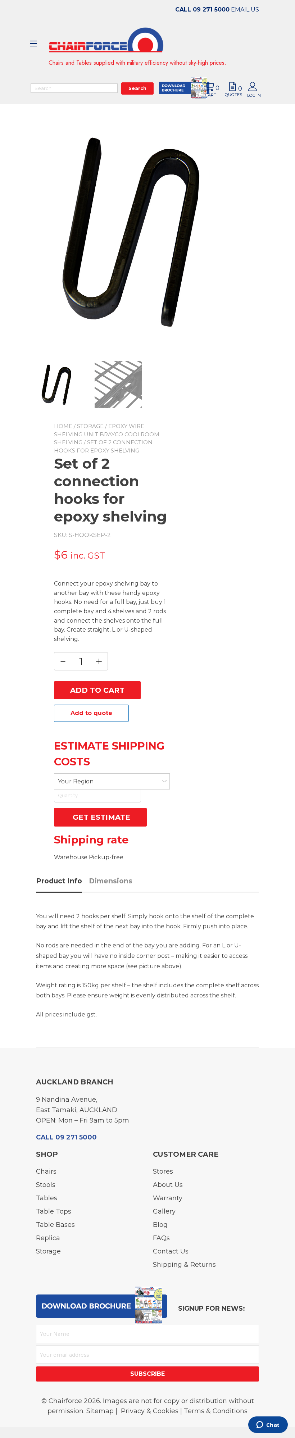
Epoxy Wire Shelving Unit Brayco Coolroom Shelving (106, 434)
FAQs (161, 1238)
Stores (163, 1171)
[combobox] (112, 781)
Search (137, 88)
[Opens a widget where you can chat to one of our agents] (268, 1425)
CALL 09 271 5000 (202, 9)
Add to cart (97, 690)
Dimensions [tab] (110, 881)
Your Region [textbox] (76, 781)
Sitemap (100, 1411)
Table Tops (53, 1211)
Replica (48, 1238)
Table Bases (55, 1225)
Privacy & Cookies (149, 1411)
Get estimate (100, 817)
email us (245, 9)
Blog (160, 1225)
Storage (90, 426)
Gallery (164, 1211)
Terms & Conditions (216, 1411)
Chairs (46, 1171)
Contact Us (171, 1251)
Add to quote (91, 713)
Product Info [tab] (59, 881)
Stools (45, 1185)
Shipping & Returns (184, 1265)
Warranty (167, 1198)
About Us (168, 1185)
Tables (46, 1198)
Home (63, 426)
